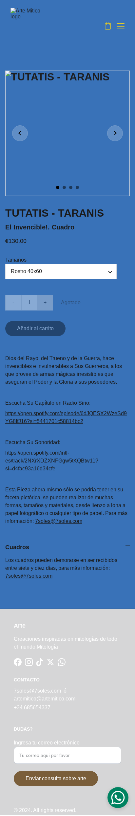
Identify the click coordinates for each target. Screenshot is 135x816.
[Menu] (121, 26)
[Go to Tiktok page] (40, 662)
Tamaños (16, 260)
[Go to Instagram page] (29, 662)
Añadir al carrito (35, 328)
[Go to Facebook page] (18, 662)
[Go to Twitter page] (50, 662)
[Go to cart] (108, 26)
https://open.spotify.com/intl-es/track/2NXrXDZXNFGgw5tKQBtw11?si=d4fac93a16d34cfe (51, 460)
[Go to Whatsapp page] (62, 662)
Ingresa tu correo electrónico (47, 742)
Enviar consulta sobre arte (56, 778)
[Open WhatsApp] (117, 797)
